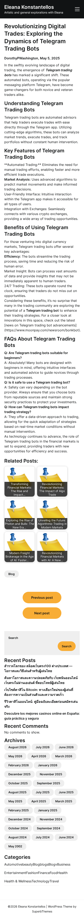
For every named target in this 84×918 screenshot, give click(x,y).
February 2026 (18, 765)
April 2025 (38, 801)
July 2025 (43, 792)
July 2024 (43, 837)
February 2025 (18, 810)
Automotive (13, 864)
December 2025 (19, 774)
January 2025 (47, 810)
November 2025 (51, 774)
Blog (11, 574)
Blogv (52, 864)
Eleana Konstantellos (29, 7)
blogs (44, 864)
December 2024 (19, 819)
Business (63, 864)
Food (53, 873)
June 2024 (66, 837)
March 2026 (63, 756)
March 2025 (63, 801)
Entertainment (15, 873)
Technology (41, 881)
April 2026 (38, 756)
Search (13, 638)
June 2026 (66, 747)
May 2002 (15, 846)
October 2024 (18, 828)
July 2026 (43, 747)
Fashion (32, 873)
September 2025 (48, 783)
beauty (27, 864)
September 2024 (48, 828)
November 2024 (51, 819)
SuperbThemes (42, 911)
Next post (42, 613)
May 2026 (15, 756)
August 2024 (17, 837)
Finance (44, 873)
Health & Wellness (18, 881)
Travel (54, 881)
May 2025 (15, 801)
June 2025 (66, 792)
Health (62, 873)
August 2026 (17, 747)
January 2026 (47, 765)
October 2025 (18, 783)
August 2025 (17, 792)
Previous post (42, 597)
